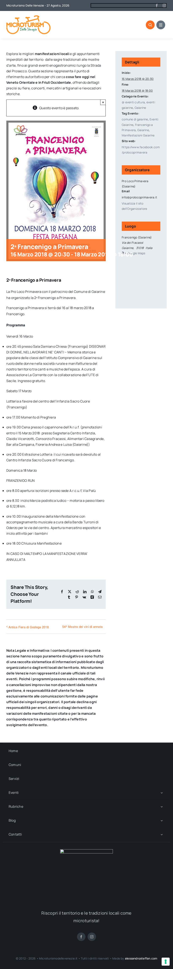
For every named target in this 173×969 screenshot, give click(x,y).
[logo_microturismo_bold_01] (28, 17)
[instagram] (164, 5)
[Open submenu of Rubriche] (161, 806)
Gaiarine (140, 108)
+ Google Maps (135, 253)
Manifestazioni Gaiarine (138, 135)
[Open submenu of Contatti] (161, 834)
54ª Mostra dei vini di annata (82, 626)
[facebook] (156, 5)
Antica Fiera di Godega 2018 (28, 627)
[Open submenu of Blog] (161, 820)
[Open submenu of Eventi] (161, 792)
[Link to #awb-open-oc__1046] (150, 24)
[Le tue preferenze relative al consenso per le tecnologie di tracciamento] (166, 962)
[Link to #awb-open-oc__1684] (160, 24)
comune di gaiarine (135, 119)
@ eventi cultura (133, 102)
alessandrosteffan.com (141, 958)
